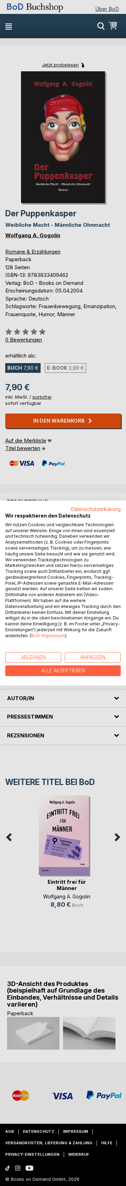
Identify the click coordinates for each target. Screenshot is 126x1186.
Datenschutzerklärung (96, 509)
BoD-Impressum (48, 635)
